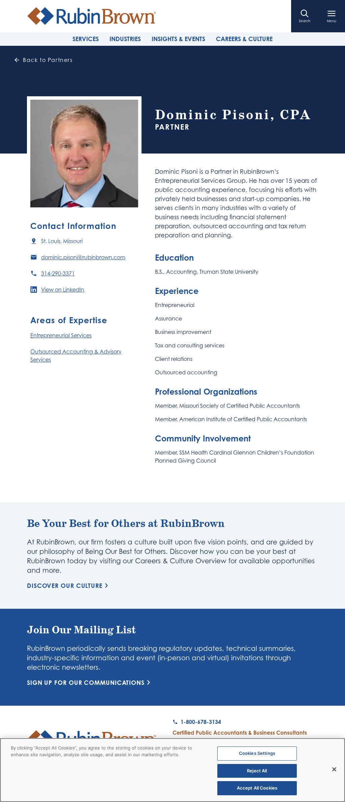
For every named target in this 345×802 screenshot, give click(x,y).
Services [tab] (85, 38)
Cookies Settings (257, 753)
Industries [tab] (125, 38)
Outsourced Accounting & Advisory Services (76, 355)
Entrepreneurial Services (61, 335)
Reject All (257, 770)
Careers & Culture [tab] (244, 38)
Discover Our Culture (64, 585)
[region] (172, 770)
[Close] (334, 769)
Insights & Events (178, 38)
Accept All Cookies (257, 788)
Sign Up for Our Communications (86, 682)
